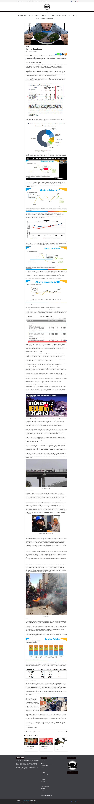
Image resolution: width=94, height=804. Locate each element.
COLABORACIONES (35, 12)
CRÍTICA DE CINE (50, 12)
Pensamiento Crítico (56, 15)
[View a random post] (76, 15)
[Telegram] (61, 54)
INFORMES (24, 12)
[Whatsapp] (58, 54)
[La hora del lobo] (61, 738)
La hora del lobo (60, 747)
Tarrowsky (42, 12)
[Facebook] (56, 54)
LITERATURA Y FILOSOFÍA (45, 15)
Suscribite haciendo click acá (47, 18)
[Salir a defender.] (46, 738)
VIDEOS (28, 12)
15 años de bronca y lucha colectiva (33, 731)
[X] (63, 54)
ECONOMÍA (56, 12)
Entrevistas (37, 15)
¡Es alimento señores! (62, 731)
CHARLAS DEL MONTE (22, 15)
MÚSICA (69, 15)
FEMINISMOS (30, 15)
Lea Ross (35, 51)
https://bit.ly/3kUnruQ (44, 623)
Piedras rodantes (30, 746)
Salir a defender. (45, 746)
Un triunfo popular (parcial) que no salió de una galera (39, 1)
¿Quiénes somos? (63, 12)
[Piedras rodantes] (31, 738)
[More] (66, 54)
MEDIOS (37, 18)
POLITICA (64, 15)
